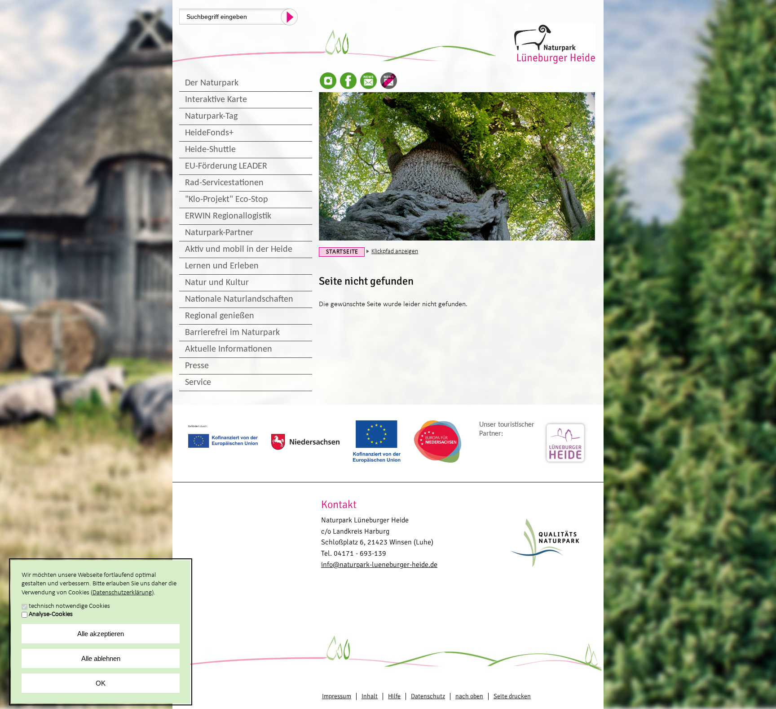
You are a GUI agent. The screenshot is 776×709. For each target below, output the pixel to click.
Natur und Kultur (217, 282)
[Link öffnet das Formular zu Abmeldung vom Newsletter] (388, 80)
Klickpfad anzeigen (394, 251)
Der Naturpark (211, 83)
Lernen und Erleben (222, 266)
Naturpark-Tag (211, 116)
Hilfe (394, 696)
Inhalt (370, 696)
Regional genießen (219, 316)
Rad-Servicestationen (224, 182)
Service (198, 382)
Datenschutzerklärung (122, 592)
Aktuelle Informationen (228, 349)
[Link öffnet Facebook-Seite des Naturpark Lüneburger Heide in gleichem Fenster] (348, 80)
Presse (197, 365)
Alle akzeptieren (100, 634)
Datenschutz (428, 696)
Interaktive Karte (216, 99)
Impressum (336, 696)
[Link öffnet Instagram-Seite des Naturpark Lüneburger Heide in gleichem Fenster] (328, 80)
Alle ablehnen (100, 658)
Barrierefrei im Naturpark (232, 332)
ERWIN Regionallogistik (228, 216)
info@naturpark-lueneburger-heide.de (379, 564)
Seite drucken (512, 696)
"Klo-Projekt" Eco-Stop (226, 199)
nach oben (469, 696)
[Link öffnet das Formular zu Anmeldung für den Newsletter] (368, 80)
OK (101, 683)
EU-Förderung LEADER (226, 166)
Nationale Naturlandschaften (239, 299)
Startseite (342, 252)
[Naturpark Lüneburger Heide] (555, 43)
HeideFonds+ (209, 133)
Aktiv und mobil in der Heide (238, 249)
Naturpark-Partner (219, 232)
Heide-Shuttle (210, 149)
